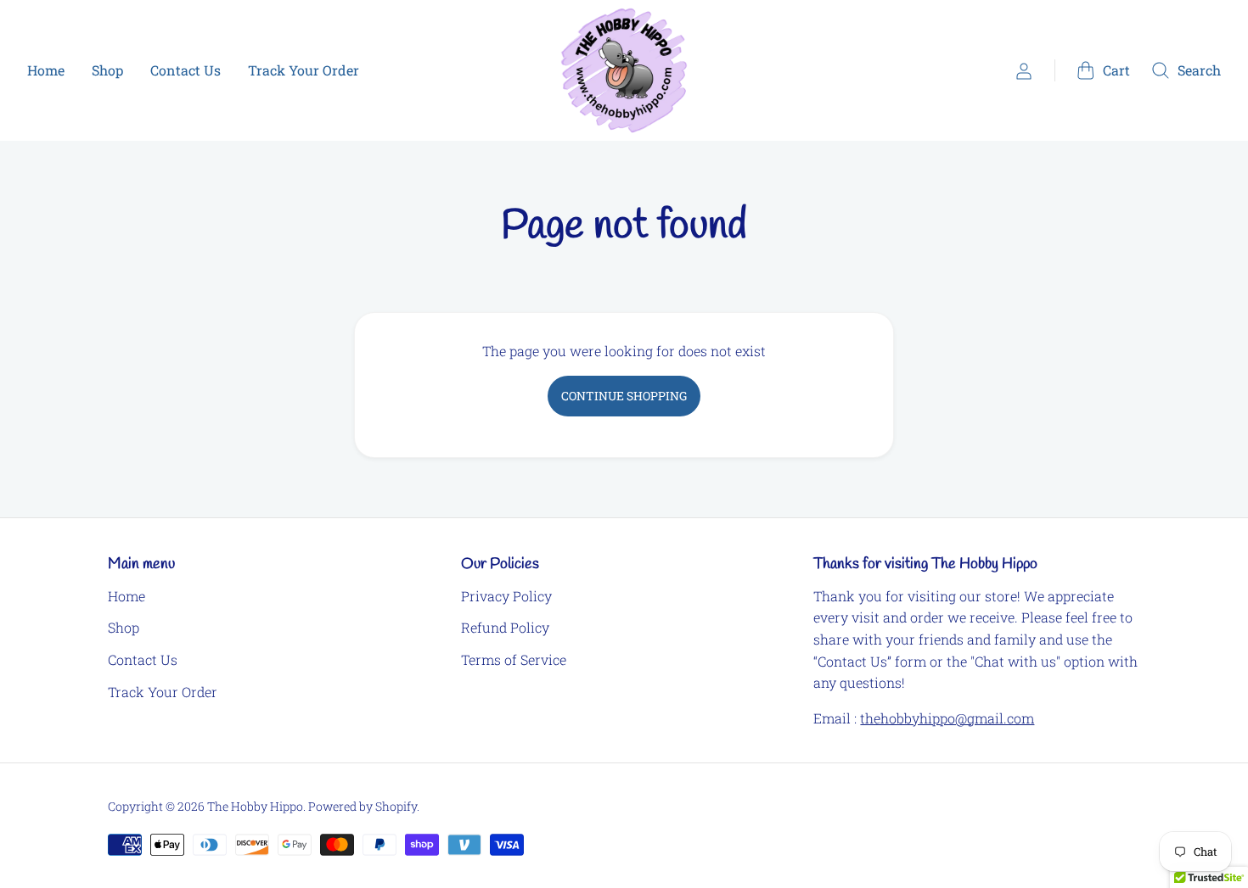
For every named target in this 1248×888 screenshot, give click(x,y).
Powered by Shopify (362, 806)
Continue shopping (624, 396)
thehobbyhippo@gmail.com (947, 718)
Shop (107, 70)
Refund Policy (505, 627)
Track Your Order (303, 70)
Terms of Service (513, 659)
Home (46, 70)
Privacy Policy (506, 596)
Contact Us (185, 70)
